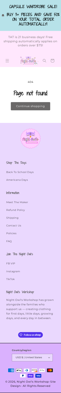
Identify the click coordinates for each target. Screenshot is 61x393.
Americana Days (17, 179)
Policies (11, 233)
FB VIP (10, 263)
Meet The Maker (17, 202)
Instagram (13, 271)
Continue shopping (30, 106)
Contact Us (13, 225)
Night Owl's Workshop (33, 381)
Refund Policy (15, 210)
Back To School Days (20, 172)
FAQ (9, 241)
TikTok (10, 279)
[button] (7, 61)
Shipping (12, 217)
